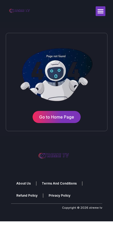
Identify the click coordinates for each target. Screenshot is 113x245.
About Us (23, 183)
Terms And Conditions (59, 183)
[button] (101, 11)
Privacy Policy (59, 195)
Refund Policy (27, 195)
